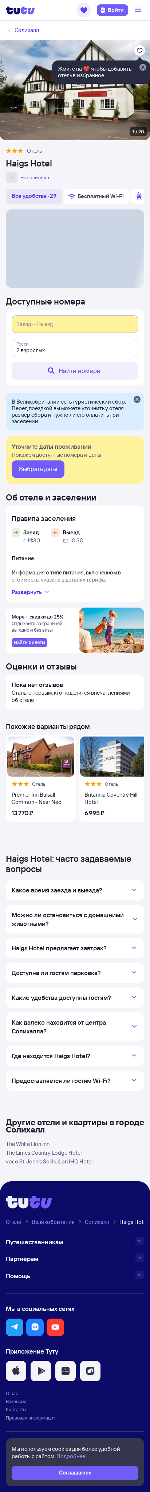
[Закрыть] (137, 400)
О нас (12, 1393)
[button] (83, 10)
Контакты (16, 1409)
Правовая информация (31, 1418)
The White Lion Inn (28, 1143)
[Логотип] (20, 10)
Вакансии (16, 1401)
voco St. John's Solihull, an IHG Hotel (49, 1161)
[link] (29, 642)
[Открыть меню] (139, 10)
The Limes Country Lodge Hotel (44, 1152)
